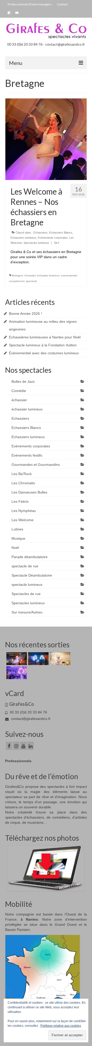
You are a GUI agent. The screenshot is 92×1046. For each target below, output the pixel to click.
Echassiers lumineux (23, 237)
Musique (18, 538)
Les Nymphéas (24, 511)
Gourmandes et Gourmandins (36, 464)
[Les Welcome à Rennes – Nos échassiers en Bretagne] (46, 139)
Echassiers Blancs (60, 232)
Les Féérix (20, 501)
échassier (30, 275)
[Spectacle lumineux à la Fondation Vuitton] (16, 672)
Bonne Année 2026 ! (25, 313)
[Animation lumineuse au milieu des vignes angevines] (38, 658)
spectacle (31, 281)
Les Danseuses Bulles (29, 492)
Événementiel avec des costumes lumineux (44, 353)
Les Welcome (22, 520)
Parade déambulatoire (30, 557)
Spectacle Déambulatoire (32, 575)
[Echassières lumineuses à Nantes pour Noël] (59, 658)
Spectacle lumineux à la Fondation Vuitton (43, 345)
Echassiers (40, 232)
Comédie (19, 391)
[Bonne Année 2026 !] (16, 658)
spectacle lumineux (27, 584)
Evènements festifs (27, 455)
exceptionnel (16, 281)
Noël (15, 548)
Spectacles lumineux (36, 242)
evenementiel (69, 275)
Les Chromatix (23, 483)
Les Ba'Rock (22, 474)
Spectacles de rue (26, 594)
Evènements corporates (53, 237)
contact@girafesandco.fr (30, 719)
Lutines (17, 529)
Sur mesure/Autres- (27, 612)
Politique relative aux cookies (60, 1026)
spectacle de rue (25, 566)
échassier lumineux (48, 275)
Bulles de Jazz (23, 381)
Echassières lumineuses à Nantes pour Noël (44, 337)
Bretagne (17, 275)
